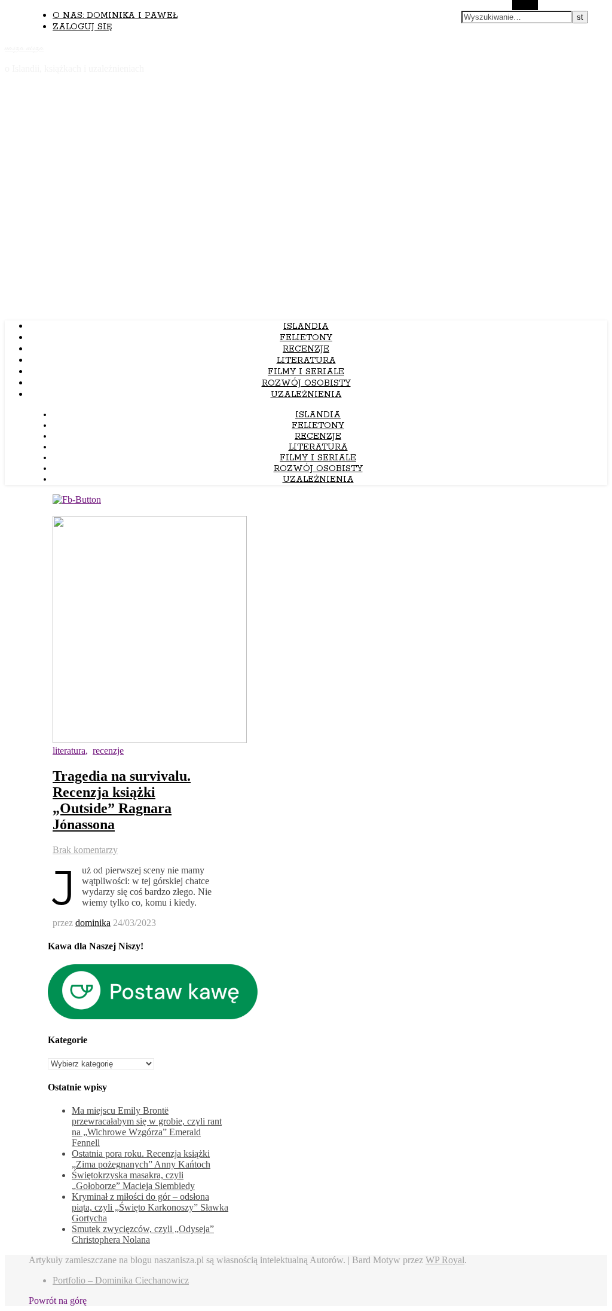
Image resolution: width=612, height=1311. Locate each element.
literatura (306, 360)
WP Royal (445, 1260)
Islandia (306, 326)
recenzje (306, 349)
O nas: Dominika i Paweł (115, 15)
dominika (93, 923)
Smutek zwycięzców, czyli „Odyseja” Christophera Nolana (143, 1234)
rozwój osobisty (306, 383)
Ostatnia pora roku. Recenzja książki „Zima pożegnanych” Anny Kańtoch (141, 1158)
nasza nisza (24, 48)
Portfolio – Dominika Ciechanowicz (121, 1280)
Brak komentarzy (85, 850)
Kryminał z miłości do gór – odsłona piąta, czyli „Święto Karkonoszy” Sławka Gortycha (150, 1207)
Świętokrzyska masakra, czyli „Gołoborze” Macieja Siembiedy (133, 1180)
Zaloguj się (82, 27)
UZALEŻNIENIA (306, 394)
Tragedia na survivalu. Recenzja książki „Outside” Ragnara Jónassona (122, 800)
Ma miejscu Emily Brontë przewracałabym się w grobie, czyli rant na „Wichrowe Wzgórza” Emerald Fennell (147, 1126)
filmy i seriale (306, 371)
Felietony (306, 337)
